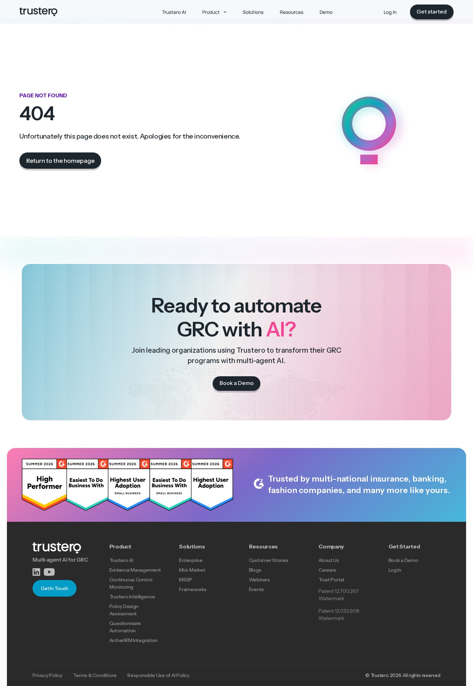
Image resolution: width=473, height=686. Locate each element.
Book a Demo (403, 560)
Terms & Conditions (95, 675)
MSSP (185, 580)
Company (331, 546)
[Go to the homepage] (38, 12)
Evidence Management (135, 570)
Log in (390, 12)
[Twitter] (49, 571)
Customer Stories (268, 560)
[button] (214, 12)
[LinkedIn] (38, 571)
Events (256, 589)
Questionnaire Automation (125, 627)
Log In (395, 570)
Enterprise (190, 560)
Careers (327, 570)
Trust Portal (331, 580)
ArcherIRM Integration (133, 640)
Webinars (259, 580)
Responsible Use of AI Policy (158, 675)
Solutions (192, 546)
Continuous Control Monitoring (130, 583)
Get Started (404, 546)
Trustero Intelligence (132, 596)
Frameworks (192, 589)
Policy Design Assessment (124, 610)
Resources (263, 546)
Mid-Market (192, 570)
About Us (329, 560)
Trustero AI (121, 560)
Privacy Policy (47, 675)
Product (120, 546)
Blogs (255, 570)
